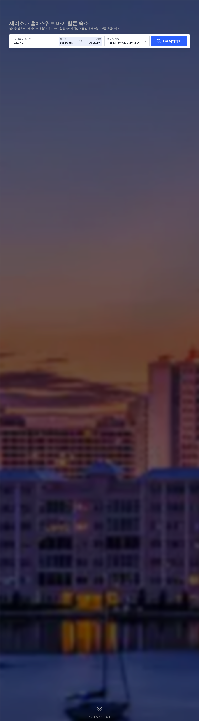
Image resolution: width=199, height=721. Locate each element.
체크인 (63, 39)
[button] (177, 5)
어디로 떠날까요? (23, 39)
